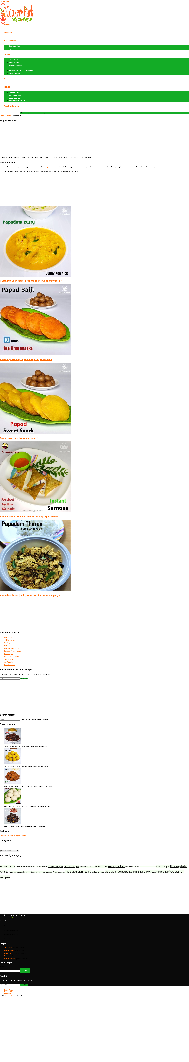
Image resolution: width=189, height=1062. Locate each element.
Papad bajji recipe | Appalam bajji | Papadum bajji (26, 359)
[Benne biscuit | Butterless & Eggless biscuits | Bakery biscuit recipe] (12, 803)
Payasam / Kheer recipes (43, 872)
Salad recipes (98, 872)
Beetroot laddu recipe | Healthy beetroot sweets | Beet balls (24, 826)
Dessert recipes (71, 866)
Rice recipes (61, 872)
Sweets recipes (160, 871)
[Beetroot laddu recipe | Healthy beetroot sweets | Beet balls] (12, 823)
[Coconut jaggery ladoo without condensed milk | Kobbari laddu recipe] (12, 783)
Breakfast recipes (7, 866)
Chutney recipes (42, 866)
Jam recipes (152, 866)
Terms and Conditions (10, 992)
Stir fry (147, 871)
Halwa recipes (101, 866)
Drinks (82, 867)
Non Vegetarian (9, 959)
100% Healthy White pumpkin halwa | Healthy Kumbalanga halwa (26, 746)
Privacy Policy (8, 990)
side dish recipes (115, 871)
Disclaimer (7, 993)
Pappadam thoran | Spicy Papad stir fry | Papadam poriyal (30, 595)
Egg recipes (90, 867)
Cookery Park (9, 996)
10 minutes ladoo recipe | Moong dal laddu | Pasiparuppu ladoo (26, 766)
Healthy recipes (116, 866)
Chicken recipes (29, 866)
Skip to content (5, 1)
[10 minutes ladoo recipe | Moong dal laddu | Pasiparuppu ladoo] (12, 763)
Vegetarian (8, 956)
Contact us (7, 988)
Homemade (8, 953)
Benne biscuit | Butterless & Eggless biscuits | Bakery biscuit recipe (27, 806)
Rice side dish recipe (78, 871)
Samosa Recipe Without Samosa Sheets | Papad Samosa (29, 516)
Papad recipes (29, 872)
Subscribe (24, 678)
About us (7, 989)
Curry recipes (55, 866)
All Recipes (8, 947)
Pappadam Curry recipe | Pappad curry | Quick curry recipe (31, 281)
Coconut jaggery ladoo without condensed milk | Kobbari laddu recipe (28, 786)
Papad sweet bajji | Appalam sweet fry (20, 438)
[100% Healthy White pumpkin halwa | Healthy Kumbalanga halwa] (12, 743)
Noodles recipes (16, 872)
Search (2, 966)
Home (2, 116)
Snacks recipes (135, 871)
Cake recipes (20, 866)
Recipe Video (9, 950)
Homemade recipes (132, 866)
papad (48, 167)
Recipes (8, 116)
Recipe (55, 872)
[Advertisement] (94, 139)
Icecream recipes (144, 866)
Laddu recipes (163, 866)
